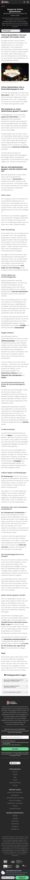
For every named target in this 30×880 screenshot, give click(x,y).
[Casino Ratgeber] (7, 2)
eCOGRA (23, 325)
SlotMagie (15, 815)
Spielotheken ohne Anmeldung (15, 798)
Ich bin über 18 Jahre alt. (9, 740)
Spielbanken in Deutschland (15, 803)
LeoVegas (15, 818)
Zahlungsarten (15, 795)
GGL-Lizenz (5, 95)
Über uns (15, 772)
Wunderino (15, 826)
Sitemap (15, 785)
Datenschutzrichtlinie (15, 782)
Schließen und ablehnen (8, 877)
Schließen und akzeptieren (22, 877)
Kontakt (15, 774)
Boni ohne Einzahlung (15, 800)
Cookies (15, 780)
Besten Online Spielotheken (15, 792)
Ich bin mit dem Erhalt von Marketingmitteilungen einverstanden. (15, 743)
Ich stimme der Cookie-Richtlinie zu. (12, 744)
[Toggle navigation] (28, 2)
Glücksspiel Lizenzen (15, 808)
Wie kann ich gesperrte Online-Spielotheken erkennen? (12, 686)
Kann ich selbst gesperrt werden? (12, 692)
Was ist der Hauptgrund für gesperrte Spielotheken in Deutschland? (13, 680)
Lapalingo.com (15, 829)
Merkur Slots (15, 821)
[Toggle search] (24, 2)
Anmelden (15, 749)
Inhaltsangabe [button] (7, 31)
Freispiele (17, 461)
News (15, 777)
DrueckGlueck (15, 823)
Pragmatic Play (6, 375)
